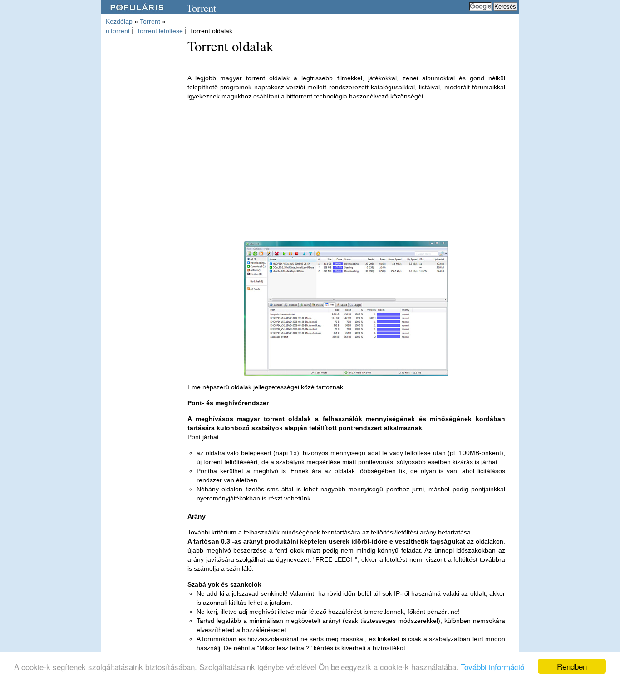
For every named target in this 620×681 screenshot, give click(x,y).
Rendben (572, 666)
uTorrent (118, 30)
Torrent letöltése (160, 30)
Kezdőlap (119, 21)
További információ (492, 666)
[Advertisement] (142, 176)
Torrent (150, 21)
